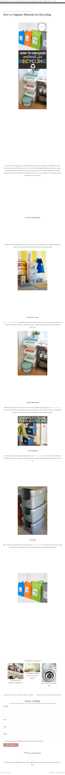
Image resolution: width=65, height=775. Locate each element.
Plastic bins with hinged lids (10, 322)
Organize (16, 11)
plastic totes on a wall (55, 407)
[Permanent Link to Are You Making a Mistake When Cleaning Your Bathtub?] (32, 664)
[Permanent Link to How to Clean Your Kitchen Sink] (49, 664)
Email (5, 726)
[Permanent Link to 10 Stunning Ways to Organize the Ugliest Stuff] (15, 664)
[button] (32, 5)
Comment (6, 706)
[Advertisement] (32, 152)
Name (5, 719)
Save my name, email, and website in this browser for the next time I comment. (24, 741)
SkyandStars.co (60, 772)
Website (5, 734)
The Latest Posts (33, 753)
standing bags (37, 545)
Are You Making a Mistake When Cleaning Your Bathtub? (32, 676)
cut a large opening (39, 455)
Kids (11, 11)
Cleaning (6, 11)
